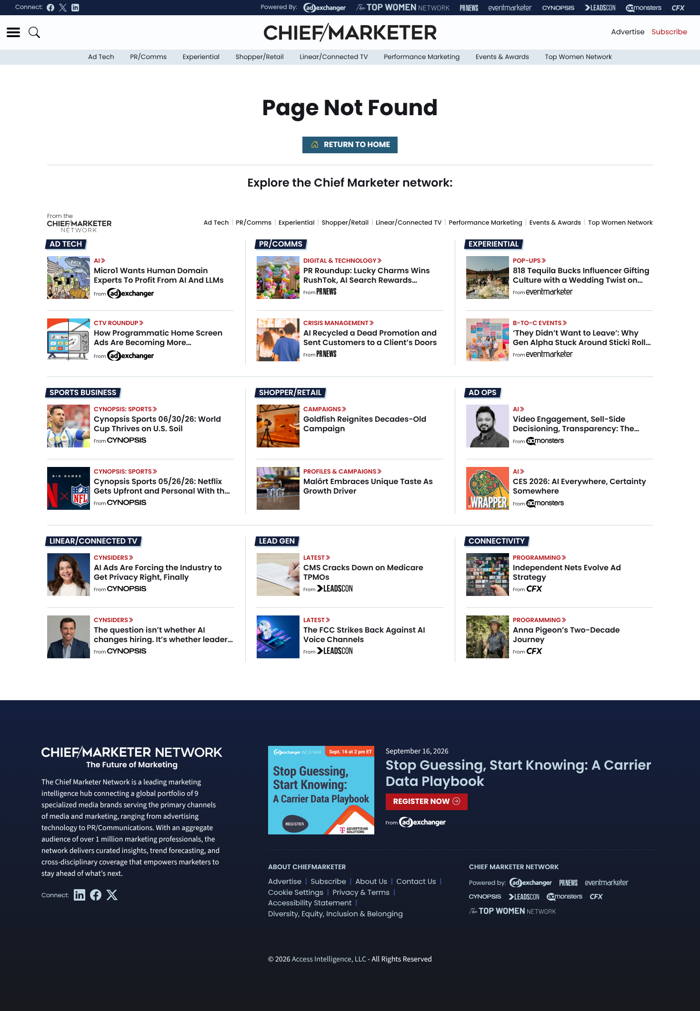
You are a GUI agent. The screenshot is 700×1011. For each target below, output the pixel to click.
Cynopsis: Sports (123, 409)
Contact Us (416, 882)
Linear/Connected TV (334, 56)
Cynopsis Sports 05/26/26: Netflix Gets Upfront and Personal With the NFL (162, 490)
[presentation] (68, 277)
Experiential (201, 56)
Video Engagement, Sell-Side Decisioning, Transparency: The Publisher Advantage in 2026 (573, 428)
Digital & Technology (340, 261)
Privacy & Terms (361, 893)
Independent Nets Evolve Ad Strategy (567, 572)
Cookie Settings (295, 893)
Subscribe (669, 32)
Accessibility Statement (309, 903)
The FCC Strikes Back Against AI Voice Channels (364, 634)
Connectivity (497, 541)
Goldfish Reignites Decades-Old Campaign (364, 424)
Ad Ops (483, 392)
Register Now (422, 801)
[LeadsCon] (600, 7)
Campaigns (322, 409)
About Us (371, 882)
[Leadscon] (334, 590)
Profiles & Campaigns (339, 471)
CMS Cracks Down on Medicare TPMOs (363, 572)
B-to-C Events (537, 323)
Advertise (628, 32)
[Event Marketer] (510, 8)
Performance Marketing (422, 56)
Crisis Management (336, 323)
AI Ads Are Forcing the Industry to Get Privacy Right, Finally (158, 572)
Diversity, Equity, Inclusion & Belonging (335, 914)
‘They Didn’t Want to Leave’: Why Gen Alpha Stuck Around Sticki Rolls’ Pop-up (582, 342)
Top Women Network (578, 56)
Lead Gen (277, 541)
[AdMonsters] (643, 8)
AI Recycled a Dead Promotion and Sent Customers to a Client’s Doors (370, 337)
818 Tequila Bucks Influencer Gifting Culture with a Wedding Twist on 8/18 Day (581, 279)
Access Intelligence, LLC (329, 959)
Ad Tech (101, 56)
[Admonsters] (545, 441)
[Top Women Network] (403, 7)
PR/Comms (148, 56)
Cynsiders (111, 558)
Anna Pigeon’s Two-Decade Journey (566, 634)
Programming (537, 558)
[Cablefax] (678, 7)
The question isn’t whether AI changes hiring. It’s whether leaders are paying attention (163, 639)
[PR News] (469, 8)
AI (97, 261)
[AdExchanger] (324, 7)
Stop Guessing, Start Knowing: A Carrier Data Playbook (518, 773)
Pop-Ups (526, 261)
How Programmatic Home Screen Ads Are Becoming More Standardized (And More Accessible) (158, 346)
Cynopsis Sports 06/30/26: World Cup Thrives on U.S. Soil (157, 424)
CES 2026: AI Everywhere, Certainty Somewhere (579, 486)
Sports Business (83, 392)
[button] (13, 32)
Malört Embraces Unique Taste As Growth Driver (368, 486)
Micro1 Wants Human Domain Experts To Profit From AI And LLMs (159, 275)
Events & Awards (502, 56)
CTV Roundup (116, 323)
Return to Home (356, 144)
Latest (314, 558)
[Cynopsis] (558, 8)
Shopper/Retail (260, 56)
